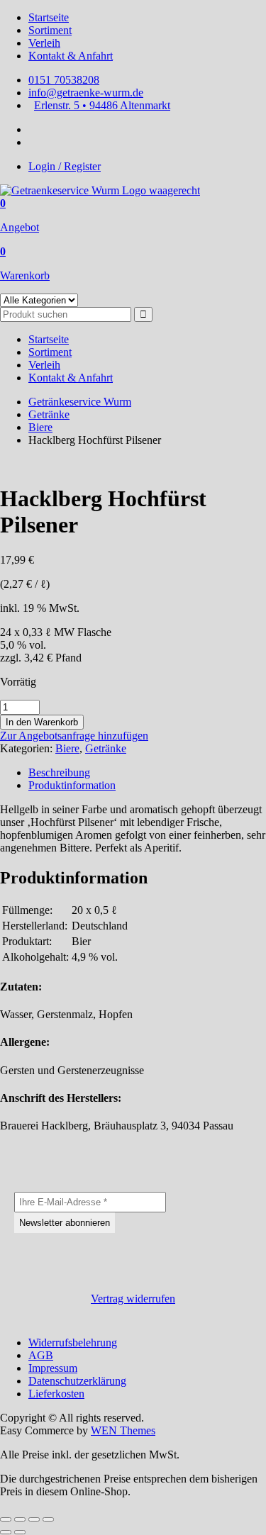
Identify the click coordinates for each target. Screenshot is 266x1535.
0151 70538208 (63, 80)
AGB (40, 1355)
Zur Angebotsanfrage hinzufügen (74, 736)
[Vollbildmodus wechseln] (20, 1519)
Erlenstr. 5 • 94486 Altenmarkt (102, 105)
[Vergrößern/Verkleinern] (5, 1519)
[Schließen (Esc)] (48, 1519)
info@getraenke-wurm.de (85, 92)
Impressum (52, 1368)
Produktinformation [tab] (72, 785)
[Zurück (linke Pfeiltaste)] (5, 1532)
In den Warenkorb (42, 722)
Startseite (48, 17)
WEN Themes (123, 1430)
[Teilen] (34, 1519)
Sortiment (50, 30)
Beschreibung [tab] (59, 772)
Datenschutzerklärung (77, 1381)
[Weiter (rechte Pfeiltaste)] (20, 1532)
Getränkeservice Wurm (79, 402)
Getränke (49, 414)
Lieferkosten (56, 1394)
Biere (40, 427)
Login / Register (64, 166)
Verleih (44, 43)
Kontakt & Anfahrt (70, 56)
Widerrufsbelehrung (72, 1342)
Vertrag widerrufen (133, 1299)
